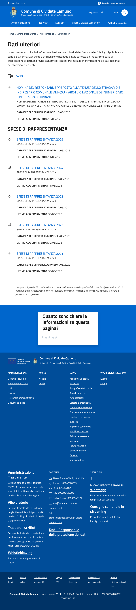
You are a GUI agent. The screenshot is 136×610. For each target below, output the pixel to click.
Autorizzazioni (77, 398)
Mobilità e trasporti (79, 431)
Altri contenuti (47, 34)
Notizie (42, 379)
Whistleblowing (20, 552)
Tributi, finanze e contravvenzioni (78, 448)
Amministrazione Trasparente (21, 475)
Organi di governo (17, 379)
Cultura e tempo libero (81, 407)
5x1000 (21, 76)
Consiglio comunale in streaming (107, 509)
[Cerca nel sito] (124, 12)
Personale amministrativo (21, 398)
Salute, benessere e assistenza (79, 438)
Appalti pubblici (77, 393)
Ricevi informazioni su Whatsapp (107, 487)
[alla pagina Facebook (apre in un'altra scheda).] (101, 12)
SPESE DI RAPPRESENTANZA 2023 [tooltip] (40, 196)
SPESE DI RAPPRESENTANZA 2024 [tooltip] (40, 167)
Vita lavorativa (77, 460)
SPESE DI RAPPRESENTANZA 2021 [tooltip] (40, 253)
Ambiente (74, 383)
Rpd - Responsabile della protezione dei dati (67, 532)
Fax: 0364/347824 (61, 488)
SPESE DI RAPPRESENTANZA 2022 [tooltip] (40, 225)
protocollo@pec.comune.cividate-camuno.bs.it (66, 520)
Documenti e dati (16, 403)
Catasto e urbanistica (80, 403)
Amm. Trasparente (26, 34)
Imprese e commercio (80, 426)
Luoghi (103, 383)
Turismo (74, 455)
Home (11, 34)
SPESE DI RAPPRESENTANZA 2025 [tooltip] (40, 139)
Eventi (103, 379)
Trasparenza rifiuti (22, 527)
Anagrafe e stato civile (81, 388)
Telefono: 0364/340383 (64, 483)
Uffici (10, 388)
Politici (11, 393)
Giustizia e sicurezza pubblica (80, 419)
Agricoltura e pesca (79, 379)
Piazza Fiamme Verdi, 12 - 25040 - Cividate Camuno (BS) (69, 478)
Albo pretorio (18, 502)
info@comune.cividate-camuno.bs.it (63, 505)
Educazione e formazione (82, 412)
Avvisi (42, 383)
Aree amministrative (18, 383)
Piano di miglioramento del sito (118, 582)
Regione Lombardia (17, 3)
